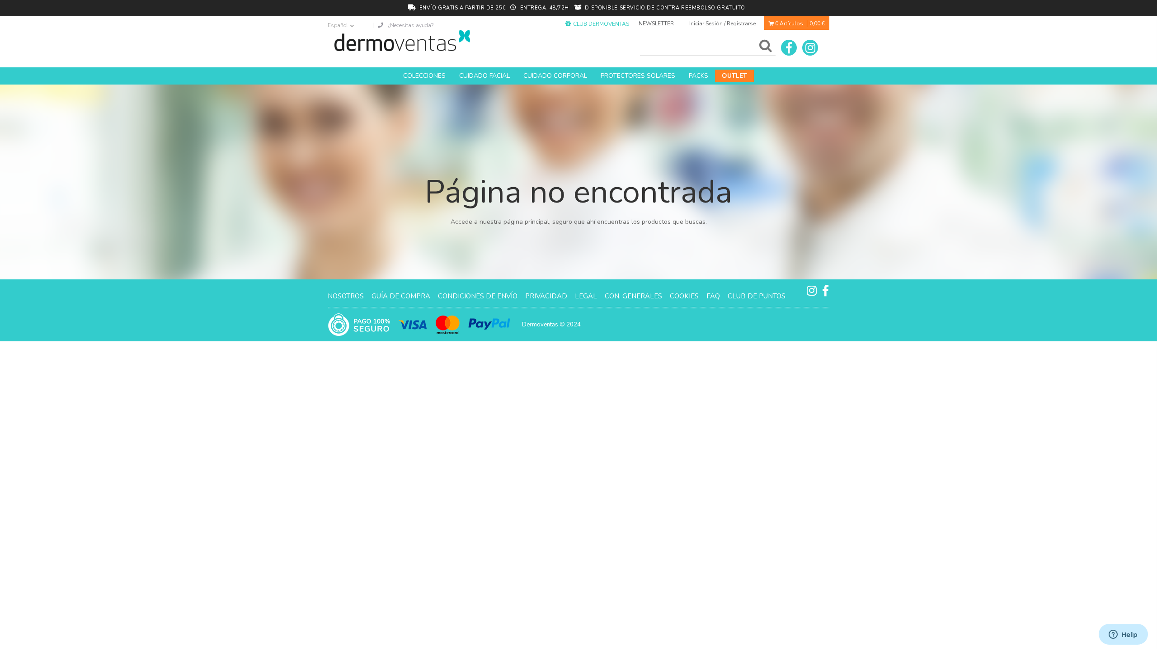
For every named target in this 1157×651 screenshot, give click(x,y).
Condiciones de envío (477, 296)
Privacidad (546, 296)
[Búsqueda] (764, 48)
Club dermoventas (601, 24)
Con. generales (633, 296)
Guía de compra (401, 296)
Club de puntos (756, 296)
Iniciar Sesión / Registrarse (722, 23)
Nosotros (346, 296)
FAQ (713, 296)
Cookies (684, 296)
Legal (586, 296)
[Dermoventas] (402, 40)
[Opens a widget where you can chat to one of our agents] (1123, 635)
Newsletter (656, 23)
